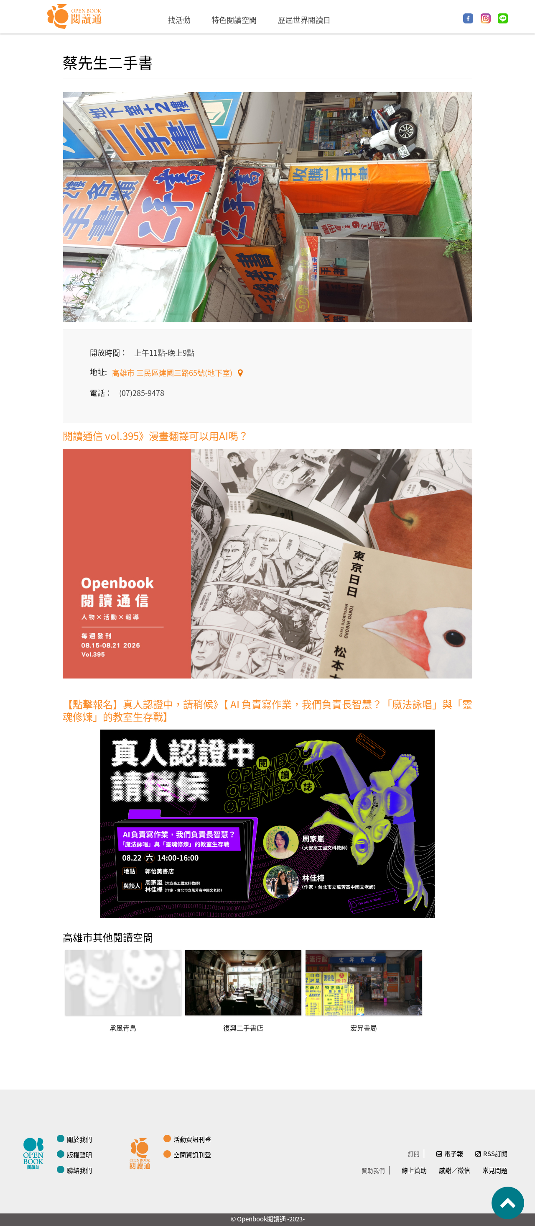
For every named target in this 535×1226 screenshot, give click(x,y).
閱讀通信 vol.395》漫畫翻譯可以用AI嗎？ (155, 435)
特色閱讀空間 (234, 19)
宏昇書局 (363, 1028)
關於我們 (79, 1139)
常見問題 (494, 1170)
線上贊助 (414, 1170)
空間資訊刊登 (192, 1154)
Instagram (486, 18)
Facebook (468, 18)
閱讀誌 (35, 1152)
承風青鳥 (123, 1028)
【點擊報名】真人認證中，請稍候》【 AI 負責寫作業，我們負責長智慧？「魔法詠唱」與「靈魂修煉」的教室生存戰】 (267, 710)
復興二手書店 (243, 1028)
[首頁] (74, 16)
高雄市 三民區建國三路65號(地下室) (173, 372)
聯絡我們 (79, 1170)
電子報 (453, 1153)
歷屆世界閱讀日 (304, 19)
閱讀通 (142, 1152)
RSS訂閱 (495, 1153)
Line (503, 18)
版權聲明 (79, 1154)
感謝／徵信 (454, 1170)
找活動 (179, 19)
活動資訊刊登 (192, 1139)
